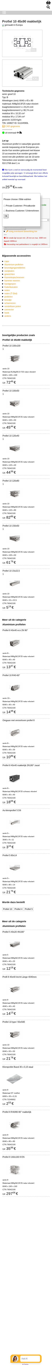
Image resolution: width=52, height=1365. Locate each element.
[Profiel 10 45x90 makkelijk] (22, 73)
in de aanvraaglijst (16, 227)
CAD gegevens (12, 126)
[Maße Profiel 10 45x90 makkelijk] (22, 43)
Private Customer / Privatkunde (20, 206)
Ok (6, 216)
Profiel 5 (29, 909)
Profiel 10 (7, 909)
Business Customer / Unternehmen (22, 211)
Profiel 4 (18, 909)
